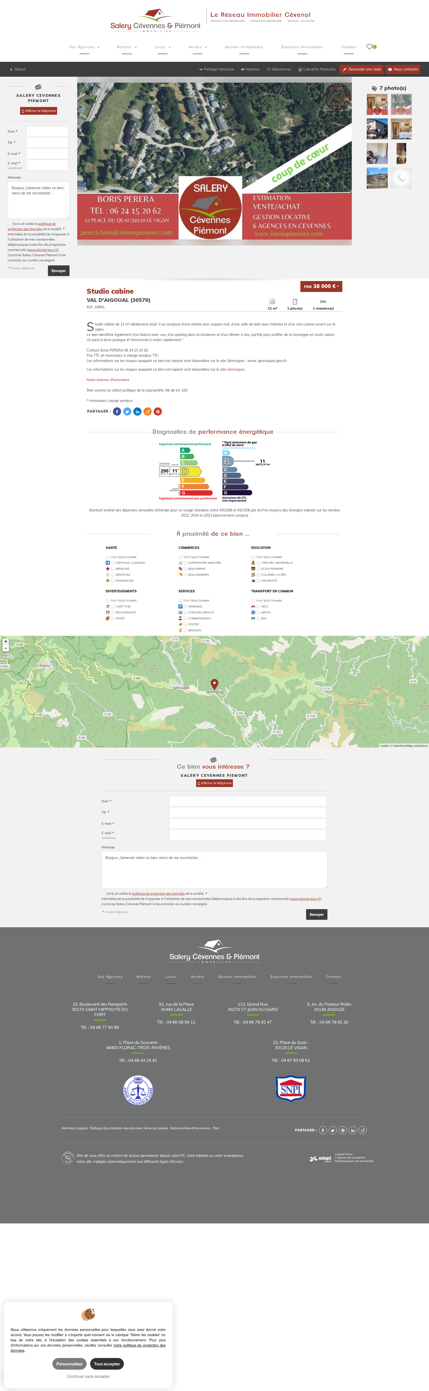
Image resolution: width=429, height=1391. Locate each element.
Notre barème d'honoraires (108, 380)
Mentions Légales (75, 1128)
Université (269, 580)
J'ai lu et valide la (25, 224)
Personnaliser (69, 1364)
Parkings (195, 606)
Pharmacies (125, 580)
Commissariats (199, 618)
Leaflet (384, 746)
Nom (12, 131)
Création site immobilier (350, 1157)
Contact (348, 47)
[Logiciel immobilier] (320, 1158)
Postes (193, 624)
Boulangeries (198, 574)
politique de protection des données (158, 893)
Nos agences (83, 47)
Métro (266, 612)
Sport (120, 618)
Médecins (122, 569)
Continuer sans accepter (88, 1376)
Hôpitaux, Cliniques (130, 563)
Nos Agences (110, 977)
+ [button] (5, 641)
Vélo (264, 606)
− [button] (5, 648)
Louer (161, 47)
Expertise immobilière (302, 47)
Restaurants (126, 612)
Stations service (201, 612)
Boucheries (197, 569)
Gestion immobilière (244, 47)
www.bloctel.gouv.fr (43, 250)
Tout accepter (107, 1364)
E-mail (14, 154)
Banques (194, 630)
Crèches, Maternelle (276, 563)
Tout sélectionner (124, 557)
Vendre (196, 47)
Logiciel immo (344, 1154)
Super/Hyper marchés (204, 563)
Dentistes (123, 574)
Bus (264, 618)
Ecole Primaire (272, 569)
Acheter (125, 47)
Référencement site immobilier (354, 1161)
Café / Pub (123, 606)
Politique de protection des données (116, 1128)
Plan (216, 1128)
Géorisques (236, 369)
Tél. (11, 142)
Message (14, 177)
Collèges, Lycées (273, 574)
